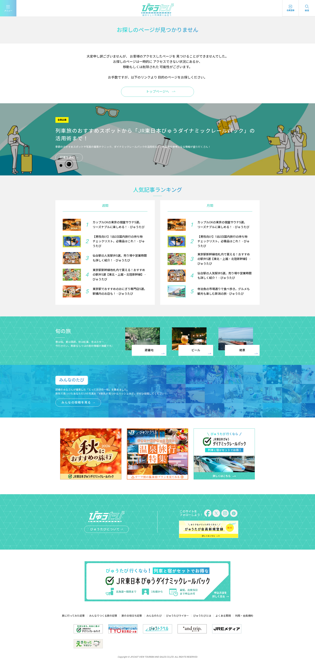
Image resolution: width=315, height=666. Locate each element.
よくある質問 (223, 615)
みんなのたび (154, 615)
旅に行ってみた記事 (73, 615)
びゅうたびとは (202, 615)
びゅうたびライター (177, 615)
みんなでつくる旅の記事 (103, 615)
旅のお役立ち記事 (132, 615)
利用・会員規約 (244, 615)
